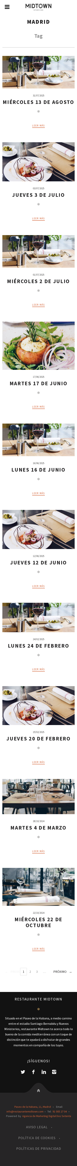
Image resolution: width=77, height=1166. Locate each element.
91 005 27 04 (60, 1111)
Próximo (60, 972)
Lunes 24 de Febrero (38, 645)
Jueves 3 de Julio (38, 195)
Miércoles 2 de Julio (38, 281)
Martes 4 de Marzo (38, 827)
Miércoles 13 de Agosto (38, 102)
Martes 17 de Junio (39, 383)
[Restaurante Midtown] (38, 7)
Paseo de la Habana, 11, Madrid (32, 1107)
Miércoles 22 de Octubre (38, 922)
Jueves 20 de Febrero (38, 738)
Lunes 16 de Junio (38, 469)
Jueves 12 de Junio (38, 562)
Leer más (38, 125)
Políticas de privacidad (38, 1148)
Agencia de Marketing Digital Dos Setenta (46, 1116)
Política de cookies (36, 1138)
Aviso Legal (37, 1127)
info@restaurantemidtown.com (25, 1111)
